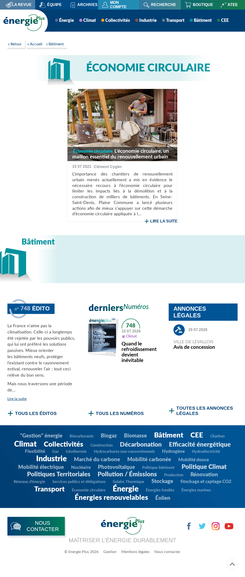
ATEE (233, 5)
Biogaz (109, 435)
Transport (175, 20)
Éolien (162, 498)
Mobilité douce (193, 460)
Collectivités (117, 20)
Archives (87, 5)
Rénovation (204, 474)
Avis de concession (194, 347)
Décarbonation (141, 445)
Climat (89, 20)
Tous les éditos (36, 413)
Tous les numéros (120, 413)
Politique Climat (204, 467)
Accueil (36, 44)
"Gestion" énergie (41, 435)
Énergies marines (196, 490)
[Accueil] (24, 23)
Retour (16, 44)
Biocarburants (82, 436)
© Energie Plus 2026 (81, 552)
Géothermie (76, 452)
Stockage (162, 481)
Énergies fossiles (160, 490)
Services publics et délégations (79, 482)
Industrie (148, 20)
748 (130, 325)
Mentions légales (135, 552)
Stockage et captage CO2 (205, 481)
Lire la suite (164, 221)
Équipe (54, 5)
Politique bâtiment (158, 468)
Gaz (55, 452)
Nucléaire (81, 467)
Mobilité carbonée (149, 459)
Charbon (217, 436)
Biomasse (135, 435)
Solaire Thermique (128, 482)
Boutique (203, 5)
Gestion (110, 552)
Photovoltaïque (116, 467)
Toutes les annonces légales (204, 411)
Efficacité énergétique (200, 445)
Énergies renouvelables (111, 497)
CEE (225, 20)
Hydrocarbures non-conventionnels (124, 452)
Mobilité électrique (41, 467)
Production (173, 475)
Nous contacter (167, 552)
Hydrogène (173, 451)
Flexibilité (35, 451)
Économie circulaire (89, 490)
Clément (108, 167)
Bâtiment (203, 20)
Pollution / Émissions (127, 474)
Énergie (66, 20)
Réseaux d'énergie (29, 482)
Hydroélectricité (206, 452)
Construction (101, 445)
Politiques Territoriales (58, 474)
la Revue (22, 5)
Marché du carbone (97, 459)
